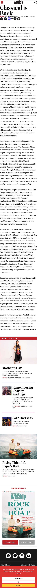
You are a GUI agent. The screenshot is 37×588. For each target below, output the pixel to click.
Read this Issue (27, 542)
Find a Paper (10, 542)
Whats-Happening (14, 378)
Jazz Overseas (23, 417)
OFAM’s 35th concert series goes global (21, 422)
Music (2, 16)
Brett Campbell (13, 16)
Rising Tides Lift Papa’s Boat (14, 464)
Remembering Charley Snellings (23, 390)
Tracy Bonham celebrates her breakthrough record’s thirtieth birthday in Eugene (17, 373)
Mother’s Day (12, 367)
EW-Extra (16, 406)
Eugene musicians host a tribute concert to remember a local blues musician (23, 400)
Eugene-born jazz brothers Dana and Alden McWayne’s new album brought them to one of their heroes (18, 471)
